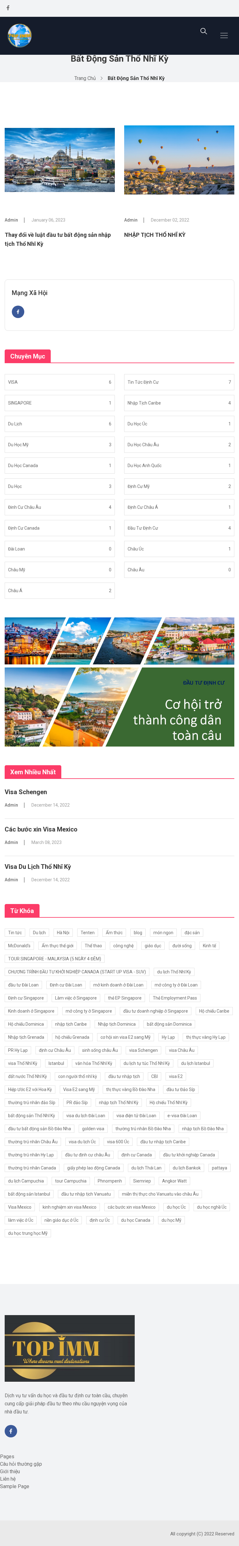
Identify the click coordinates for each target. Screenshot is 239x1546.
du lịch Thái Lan (146, 1167)
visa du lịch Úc (82, 1141)
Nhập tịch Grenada (26, 1037)
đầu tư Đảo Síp (180, 1089)
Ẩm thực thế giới (57, 945)
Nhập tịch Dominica (117, 1024)
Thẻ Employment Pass (175, 998)
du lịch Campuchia (26, 1180)
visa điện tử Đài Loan (136, 1115)
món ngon (163, 932)
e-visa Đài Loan (182, 1115)
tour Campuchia (71, 1180)
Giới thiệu (10, 1471)
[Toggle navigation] (224, 35)
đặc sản (192, 932)
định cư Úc (100, 1220)
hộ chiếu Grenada (72, 1037)
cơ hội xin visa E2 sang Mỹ (126, 1037)
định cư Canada (136, 1154)
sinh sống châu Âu (100, 1050)
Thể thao (93, 945)
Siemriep (142, 1180)
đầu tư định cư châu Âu (87, 1154)
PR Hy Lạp (18, 1050)
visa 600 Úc (118, 1141)
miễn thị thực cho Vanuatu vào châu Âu (160, 1194)
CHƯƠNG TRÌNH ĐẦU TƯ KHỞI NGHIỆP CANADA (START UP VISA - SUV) (77, 971)
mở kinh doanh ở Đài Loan (118, 984)
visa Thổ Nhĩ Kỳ (22, 1063)
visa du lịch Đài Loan (85, 1115)
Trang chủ (85, 78)
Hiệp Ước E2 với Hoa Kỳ (30, 1089)
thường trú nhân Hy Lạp (31, 1154)
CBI (154, 1076)
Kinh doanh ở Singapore (31, 1011)
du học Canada (135, 1220)
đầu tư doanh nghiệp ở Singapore (155, 1011)
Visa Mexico (19, 1207)
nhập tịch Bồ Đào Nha (203, 1128)
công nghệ (123, 945)
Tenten (88, 932)
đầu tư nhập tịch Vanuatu (86, 1194)
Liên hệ (8, 1479)
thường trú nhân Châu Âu (33, 1141)
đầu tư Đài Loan (23, 984)
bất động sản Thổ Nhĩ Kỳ (31, 1115)
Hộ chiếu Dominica (26, 1024)
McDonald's (19, 945)
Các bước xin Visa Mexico (41, 829)
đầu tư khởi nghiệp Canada (189, 1154)
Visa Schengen (26, 792)
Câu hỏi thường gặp (21, 1464)
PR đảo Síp (77, 1102)
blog (138, 932)
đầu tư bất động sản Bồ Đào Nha (39, 1128)
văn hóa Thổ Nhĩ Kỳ (93, 1063)
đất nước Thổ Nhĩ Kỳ (27, 1076)
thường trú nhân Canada (32, 1167)
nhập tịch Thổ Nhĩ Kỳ (118, 1102)
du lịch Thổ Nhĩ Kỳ (174, 971)
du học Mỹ (171, 1220)
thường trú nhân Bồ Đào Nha (143, 1128)
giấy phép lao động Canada (93, 1167)
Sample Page (14, 1486)
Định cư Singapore (26, 998)
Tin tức (15, 932)
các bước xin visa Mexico (132, 1207)
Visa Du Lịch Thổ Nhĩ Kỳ (38, 866)
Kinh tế (209, 945)
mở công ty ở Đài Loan (176, 984)
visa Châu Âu (181, 1050)
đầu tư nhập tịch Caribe (163, 1141)
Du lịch (39, 932)
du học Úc (176, 1207)
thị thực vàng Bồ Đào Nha (130, 1089)
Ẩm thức (114, 932)
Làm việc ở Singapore (76, 998)
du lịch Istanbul (195, 1063)
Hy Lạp (168, 1037)
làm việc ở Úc (20, 1220)
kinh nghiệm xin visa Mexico (69, 1207)
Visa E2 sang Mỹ (79, 1089)
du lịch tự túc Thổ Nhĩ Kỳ (147, 1063)
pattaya (219, 1167)
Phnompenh (110, 1180)
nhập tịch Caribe (71, 1024)
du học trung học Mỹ (28, 1233)
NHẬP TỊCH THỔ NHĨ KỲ (154, 235)
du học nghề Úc (212, 1207)
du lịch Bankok (187, 1167)
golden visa (93, 1128)
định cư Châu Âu (55, 1050)
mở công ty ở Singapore (89, 1011)
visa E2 (176, 1076)
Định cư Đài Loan (66, 984)
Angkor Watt (174, 1180)
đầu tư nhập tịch (124, 1076)
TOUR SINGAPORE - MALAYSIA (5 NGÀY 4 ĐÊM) (54, 958)
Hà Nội (63, 932)
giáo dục (153, 945)
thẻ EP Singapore (125, 998)
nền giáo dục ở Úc (61, 1220)
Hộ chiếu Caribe (214, 1011)
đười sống (182, 945)
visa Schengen (143, 1050)
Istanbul (56, 1063)
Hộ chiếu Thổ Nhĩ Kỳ (169, 1102)
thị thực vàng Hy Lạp (206, 1037)
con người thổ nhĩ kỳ (77, 1076)
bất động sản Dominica (169, 1024)
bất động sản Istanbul (29, 1194)
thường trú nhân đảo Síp (31, 1102)
